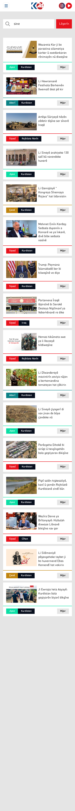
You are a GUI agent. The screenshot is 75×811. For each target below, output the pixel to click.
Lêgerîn (64, 24)
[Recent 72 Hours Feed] (62, 6)
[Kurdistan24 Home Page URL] (37, 5)
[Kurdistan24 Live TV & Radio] (69, 6)
